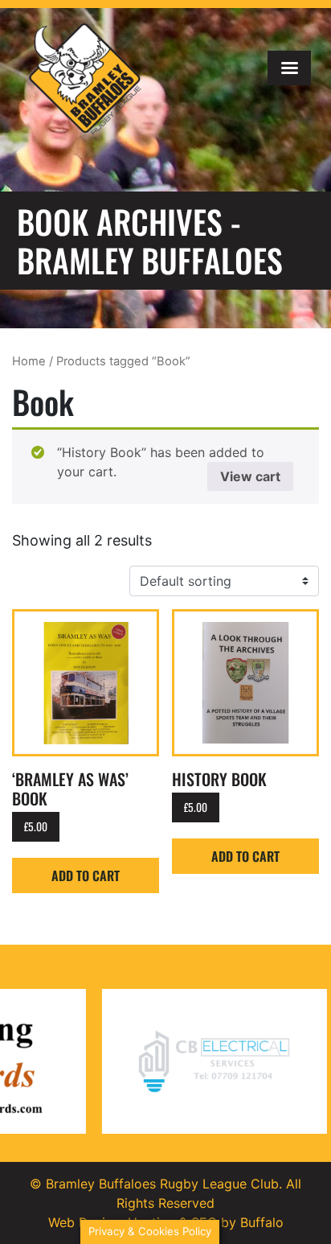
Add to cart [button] (85, 875)
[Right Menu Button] (289, 68)
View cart (250, 476)
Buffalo (262, 1222)
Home (29, 361)
